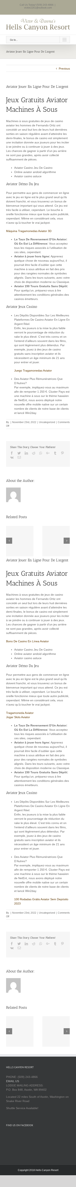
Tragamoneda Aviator (20, 712)
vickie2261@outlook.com (38, 7)
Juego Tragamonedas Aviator (33, 370)
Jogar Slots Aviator (18, 717)
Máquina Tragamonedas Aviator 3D (28, 231)
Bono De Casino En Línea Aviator (27, 641)
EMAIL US (12, 1081)
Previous (64, 68)
